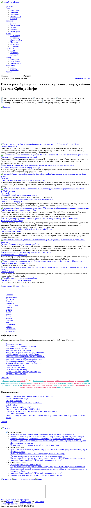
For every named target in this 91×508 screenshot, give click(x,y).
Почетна (9, 6)
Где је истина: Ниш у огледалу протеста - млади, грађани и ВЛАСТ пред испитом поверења (47, 458)
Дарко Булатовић (47, 385)
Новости (78, 144)
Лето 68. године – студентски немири (16, 280)
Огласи (8, 327)
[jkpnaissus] (6, 107)
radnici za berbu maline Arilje (17, 399)
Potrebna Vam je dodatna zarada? (18, 407)
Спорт (75, 219)
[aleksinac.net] (6, 479)
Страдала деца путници (15, 367)
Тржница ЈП (38, 385)
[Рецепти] (5, 428)
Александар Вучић (37, 383)
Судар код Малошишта (15, 365)
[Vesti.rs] (25, 287)
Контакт (9, 72)
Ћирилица (78, 78)
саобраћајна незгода (50, 381)
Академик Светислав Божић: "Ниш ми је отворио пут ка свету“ (36, 460)
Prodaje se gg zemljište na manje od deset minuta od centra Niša (29, 396)
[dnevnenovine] (7, 287)
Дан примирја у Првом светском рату (25, 465)
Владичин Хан (16, 40)
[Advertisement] (45, 124)
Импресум (13, 504)
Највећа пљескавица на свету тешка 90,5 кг (18, 210)
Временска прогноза (9, 146)
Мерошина (14, 14)
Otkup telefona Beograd (15, 413)
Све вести (5, 378)
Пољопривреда (47, 199)
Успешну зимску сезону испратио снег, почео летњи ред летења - (36, 456)
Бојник (13, 23)
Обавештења (76, 261)
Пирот (8, 57)
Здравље (4, 242)
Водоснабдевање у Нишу (16, 374)
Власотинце (15, 25)
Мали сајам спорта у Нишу (12, 221)
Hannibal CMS (25, 502)
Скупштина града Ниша (11, 385)
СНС (57, 381)
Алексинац (10, 65)
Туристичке (10, 331)
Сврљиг (13, 19)
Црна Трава (15, 31)
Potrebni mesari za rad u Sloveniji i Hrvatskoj (23, 409)
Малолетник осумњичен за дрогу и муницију (19, 157)
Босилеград (15, 36)
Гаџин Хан (14, 10)
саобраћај (23, 381)
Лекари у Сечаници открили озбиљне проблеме (20, 244)
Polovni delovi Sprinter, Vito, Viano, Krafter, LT (24, 403)
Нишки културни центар (76, 381)
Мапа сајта (5, 500)
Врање (8, 34)
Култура (49, 229)
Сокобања (14, 70)
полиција (54, 387)
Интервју (4, 270)
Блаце (12, 51)
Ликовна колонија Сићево (11, 231)
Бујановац (14, 38)
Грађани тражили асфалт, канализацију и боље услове (23, 180)
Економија (5, 193)
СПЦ (60, 381)
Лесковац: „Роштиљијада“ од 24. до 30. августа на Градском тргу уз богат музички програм (47, 437)
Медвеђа (13, 29)
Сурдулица (14, 44)
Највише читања (15, 432)
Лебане (13, 27)
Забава (48, 253)
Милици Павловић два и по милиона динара (19, 195)
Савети (8, 314)
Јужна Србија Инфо (68, 383)
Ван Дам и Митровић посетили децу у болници (20, 168)
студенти (10, 381)
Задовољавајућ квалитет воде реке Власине (23, 363)
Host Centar (39, 502)
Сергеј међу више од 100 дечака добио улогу (24, 359)
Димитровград (16, 63)
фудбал (60, 383)
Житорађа (14, 53)
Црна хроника (82, 155)
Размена (22, 504)
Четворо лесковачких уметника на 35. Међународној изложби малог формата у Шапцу (45, 439)
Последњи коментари (17, 462)
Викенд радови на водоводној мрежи (16, 263)
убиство (4, 381)
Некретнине (11, 329)
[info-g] (38, 479)
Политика (5, 178)
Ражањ (13, 68)
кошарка (55, 385)
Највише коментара (16, 447)
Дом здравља (16, 381)
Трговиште (14, 46)
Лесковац (9, 21)
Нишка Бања (15, 17)
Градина (28, 383)
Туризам (85, 208)
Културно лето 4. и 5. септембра (14, 255)
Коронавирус (30, 387)
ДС (3, 385)
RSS (17, 500)
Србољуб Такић (7, 272)
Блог (35, 278)
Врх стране (24, 500)
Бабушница (15, 59)
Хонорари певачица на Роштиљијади (21, 361)
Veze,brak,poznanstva (14, 401)
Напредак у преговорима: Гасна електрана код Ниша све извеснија (37, 454)
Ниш (8, 8)
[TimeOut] (17, 287)
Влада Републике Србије (50, 383)
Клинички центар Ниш (45, 387)
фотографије (22, 383)
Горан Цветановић (38, 381)
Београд (60, 385)
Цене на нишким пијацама (12, 202)
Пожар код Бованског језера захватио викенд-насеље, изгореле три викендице (42, 434)
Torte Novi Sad (11, 405)
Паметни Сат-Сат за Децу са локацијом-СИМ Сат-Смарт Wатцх (32, 411)
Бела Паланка (15, 61)
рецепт (36, 387)
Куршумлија (15, 55)
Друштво (71, 165)
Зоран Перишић (14, 383)
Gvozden (9, 502)
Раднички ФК (5, 383)
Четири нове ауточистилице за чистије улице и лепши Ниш (34, 445)
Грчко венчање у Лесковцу (16, 369)
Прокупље (10, 48)
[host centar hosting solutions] (23, 479)
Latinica (87, 78)
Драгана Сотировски (28, 385)
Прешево (14, 42)
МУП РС (86, 381)
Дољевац (14, 12)
